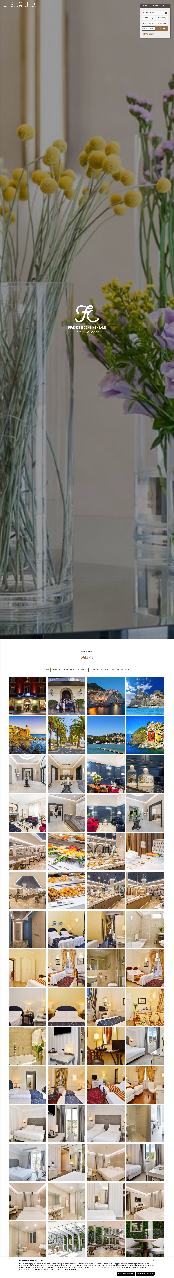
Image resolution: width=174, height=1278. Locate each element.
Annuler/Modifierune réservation (148, 34)
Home (83, 651)
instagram (34, 7)
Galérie (89, 651)
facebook (27, 7)
